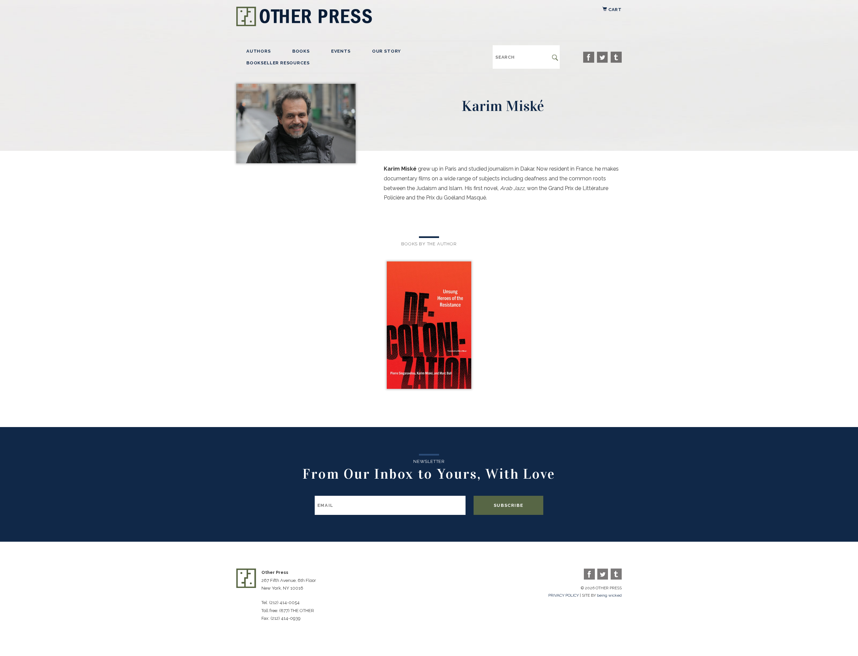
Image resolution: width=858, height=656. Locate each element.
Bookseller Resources (277, 62)
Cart (614, 9)
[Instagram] (616, 57)
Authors (258, 51)
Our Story (386, 51)
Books (301, 51)
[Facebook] (588, 57)
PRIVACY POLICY (563, 595)
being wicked (609, 595)
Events (341, 51)
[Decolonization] (429, 325)
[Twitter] (602, 57)
